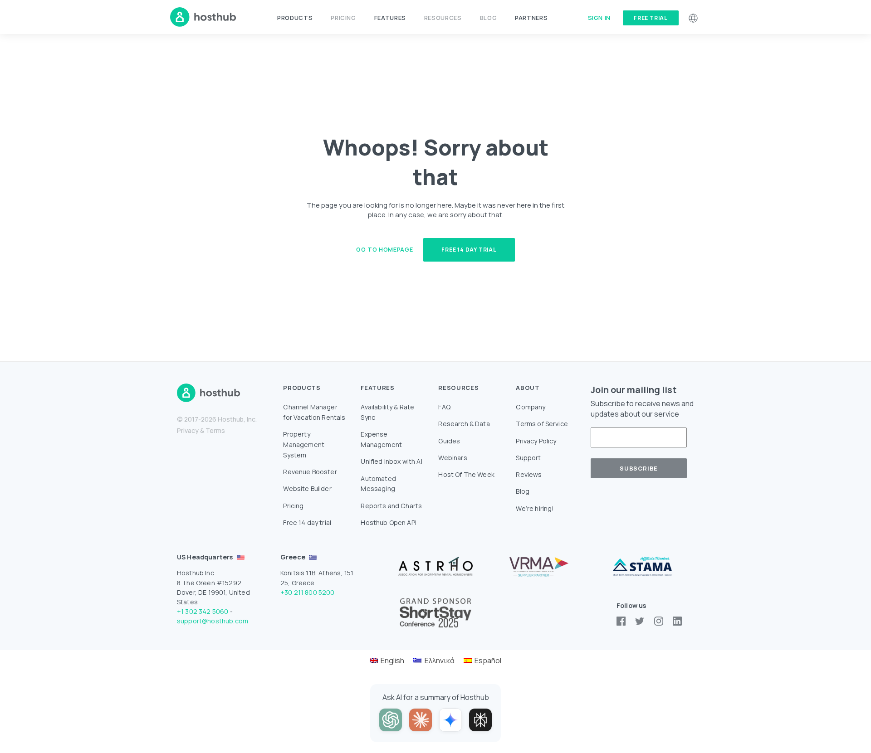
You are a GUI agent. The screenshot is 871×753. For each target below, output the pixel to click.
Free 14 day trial (469, 249)
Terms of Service (542, 423)
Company (530, 407)
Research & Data (463, 423)
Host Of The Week (466, 474)
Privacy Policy (536, 441)
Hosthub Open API (388, 522)
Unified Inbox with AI (391, 461)
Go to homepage (384, 249)
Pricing (343, 18)
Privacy (188, 430)
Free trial (651, 18)
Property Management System (303, 444)
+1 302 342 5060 (202, 611)
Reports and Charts (391, 505)
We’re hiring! (535, 508)
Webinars (452, 457)
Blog (488, 18)
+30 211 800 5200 (307, 592)
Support (528, 457)
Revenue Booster (310, 471)
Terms (215, 430)
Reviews (529, 474)
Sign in (599, 18)
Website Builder (307, 488)
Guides (449, 441)
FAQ (444, 407)
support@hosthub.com (212, 621)
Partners (531, 18)
